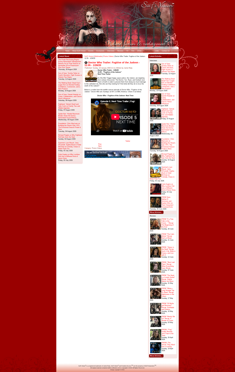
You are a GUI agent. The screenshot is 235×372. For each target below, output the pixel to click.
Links (157, 51)
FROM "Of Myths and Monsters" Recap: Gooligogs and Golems (168, 306)
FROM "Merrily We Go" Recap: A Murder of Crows (168, 318)
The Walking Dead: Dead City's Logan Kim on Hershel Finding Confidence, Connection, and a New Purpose (69, 86)
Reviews (120, 51)
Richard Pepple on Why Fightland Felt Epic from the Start (70, 136)
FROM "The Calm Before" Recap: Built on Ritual (168, 236)
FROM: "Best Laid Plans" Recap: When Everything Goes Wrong (168, 265)
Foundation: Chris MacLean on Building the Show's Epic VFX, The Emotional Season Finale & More (69, 126)
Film (132, 51)
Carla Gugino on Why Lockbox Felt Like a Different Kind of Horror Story (69, 156)
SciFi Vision (88, 56)
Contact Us (166, 51)
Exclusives (100, 51)
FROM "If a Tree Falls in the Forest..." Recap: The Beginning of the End (168, 223)
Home (67, 51)
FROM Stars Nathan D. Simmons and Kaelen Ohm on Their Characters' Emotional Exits (168, 202)
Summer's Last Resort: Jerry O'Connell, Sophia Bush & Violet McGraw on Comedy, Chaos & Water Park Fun (69, 146)
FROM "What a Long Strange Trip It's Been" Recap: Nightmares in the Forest (168, 292)
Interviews (110, 51)
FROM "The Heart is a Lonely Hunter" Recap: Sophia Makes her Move (168, 278)
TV (127, 51)
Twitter (127, 141)
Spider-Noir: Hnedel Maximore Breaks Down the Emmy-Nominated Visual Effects (68, 116)
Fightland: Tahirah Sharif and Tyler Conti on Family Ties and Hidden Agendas (69, 106)
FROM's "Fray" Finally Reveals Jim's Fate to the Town (167, 332)
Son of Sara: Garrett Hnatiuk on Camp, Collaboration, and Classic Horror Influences (70, 96)
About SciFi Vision (79, 51)
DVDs (139, 51)
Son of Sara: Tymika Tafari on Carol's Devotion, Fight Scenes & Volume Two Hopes (70, 75)
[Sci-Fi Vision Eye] (113, 157)
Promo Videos (108, 56)
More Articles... (156, 212)
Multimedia (148, 51)
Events (91, 51)
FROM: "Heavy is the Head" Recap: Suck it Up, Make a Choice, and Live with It (168, 251)
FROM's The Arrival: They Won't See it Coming (168, 345)
